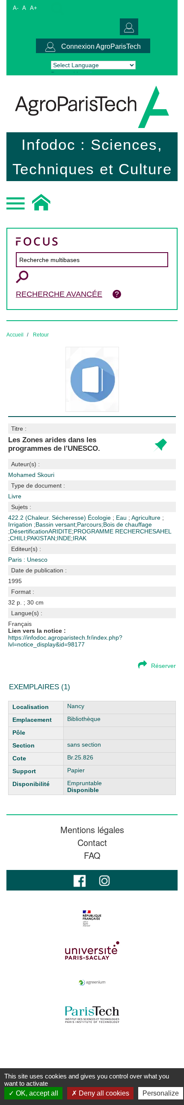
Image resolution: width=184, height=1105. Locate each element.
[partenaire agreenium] (92, 982)
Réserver (163, 665)
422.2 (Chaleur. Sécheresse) (48, 517)
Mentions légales (92, 829)
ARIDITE (60, 531)
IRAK (79, 538)
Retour (41, 335)
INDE (64, 538)
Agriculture (146, 517)
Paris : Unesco (27, 559)
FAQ (92, 855)
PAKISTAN (41, 538)
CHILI (17, 538)
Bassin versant (55, 524)
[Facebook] (79, 880)
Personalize (160, 1093)
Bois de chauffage (127, 524)
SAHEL (162, 531)
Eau (122, 517)
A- (15, 8)
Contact (92, 842)
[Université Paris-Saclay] (92, 950)
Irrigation (21, 524)
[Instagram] (104, 880)
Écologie (100, 517)
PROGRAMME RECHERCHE (113, 531)
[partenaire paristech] (92, 1014)
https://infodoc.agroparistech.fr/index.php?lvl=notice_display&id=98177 (65, 641)
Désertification (29, 531)
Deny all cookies (103, 1093)
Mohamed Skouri (31, 474)
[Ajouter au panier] (160, 445)
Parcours (89, 524)
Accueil (15, 335)
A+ (33, 8)
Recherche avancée (59, 294)
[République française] (92, 918)
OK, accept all (36, 1093)
